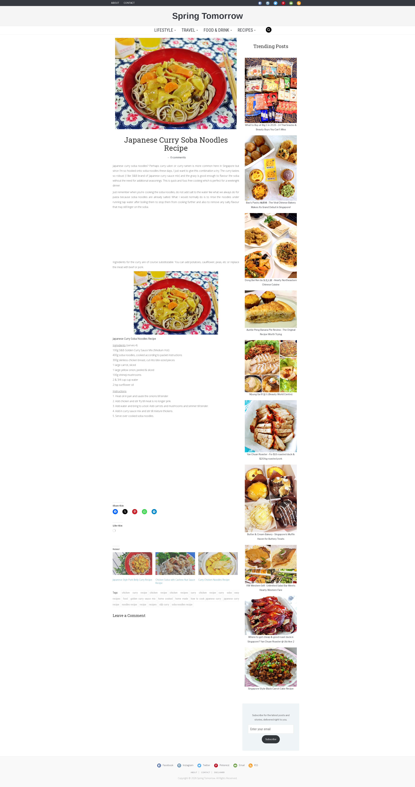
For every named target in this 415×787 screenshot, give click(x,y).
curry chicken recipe (203, 592)
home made (181, 598)
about (194, 772)
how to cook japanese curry (206, 598)
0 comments (178, 157)
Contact (129, 2)
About (115, 2)
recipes (153, 604)
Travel (189, 30)
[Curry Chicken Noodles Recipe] (218, 563)
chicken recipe (158, 592)
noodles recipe (129, 604)
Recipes (246, 30)
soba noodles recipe (182, 604)
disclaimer (219, 772)
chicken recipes (179, 592)
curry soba (225, 592)
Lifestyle (163, 30)
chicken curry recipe (134, 592)
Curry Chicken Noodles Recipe (214, 579)
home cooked (165, 598)
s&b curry (164, 604)
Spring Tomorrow (207, 16)
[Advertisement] (176, 233)
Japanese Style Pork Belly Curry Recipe (132, 579)
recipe (143, 604)
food (125, 598)
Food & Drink (217, 30)
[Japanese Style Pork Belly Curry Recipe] (132, 563)
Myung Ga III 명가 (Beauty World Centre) (270, 394)
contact (205, 772)
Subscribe (270, 739)
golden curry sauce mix (142, 598)
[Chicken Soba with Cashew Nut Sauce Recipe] (175, 563)
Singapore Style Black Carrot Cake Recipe (271, 688)
